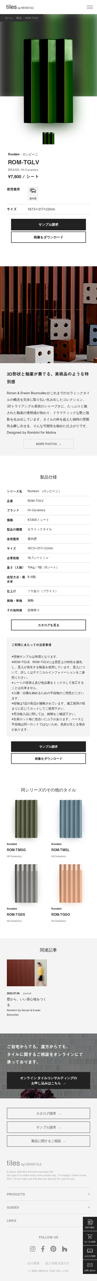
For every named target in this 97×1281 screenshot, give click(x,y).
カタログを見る (48, 625)
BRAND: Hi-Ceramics (23, 169)
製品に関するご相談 (46, 1141)
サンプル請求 (46, 1127)
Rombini (23, 154)
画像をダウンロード (48, 237)
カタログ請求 (46, 1113)
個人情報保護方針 (57, 1263)
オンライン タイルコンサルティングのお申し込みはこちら (48, 1080)
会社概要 (33, 1263)
